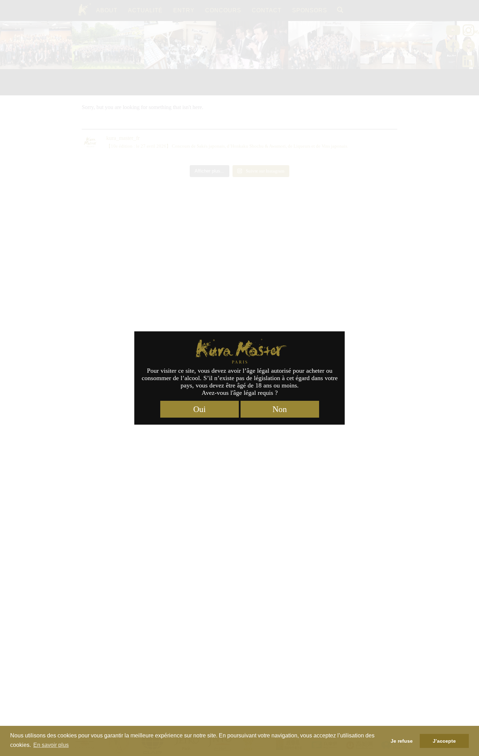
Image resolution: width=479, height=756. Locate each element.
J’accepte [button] (444, 741)
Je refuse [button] (402, 741)
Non (279, 409)
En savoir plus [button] (51, 745)
